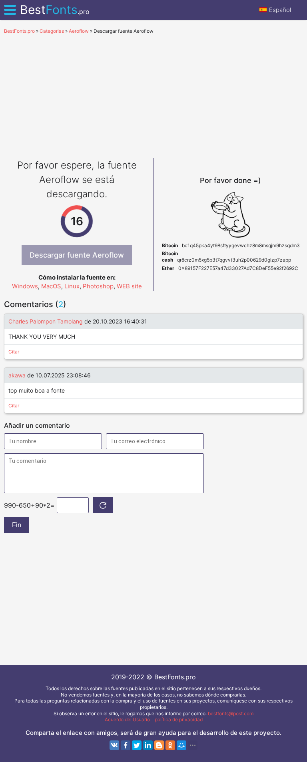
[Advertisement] (153, 94)
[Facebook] (125, 745)
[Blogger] (159, 745)
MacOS (51, 286)
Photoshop (98, 286)
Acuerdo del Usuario (127, 719)
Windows (25, 286)
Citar (13, 352)
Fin (16, 525)
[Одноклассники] (170, 745)
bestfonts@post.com (230, 713)
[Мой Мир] (181, 745)
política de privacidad (179, 719)
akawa (17, 375)
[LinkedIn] (148, 745)
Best (55, 9)
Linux (72, 286)
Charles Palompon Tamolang (45, 321)
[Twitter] (137, 745)
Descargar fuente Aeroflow (77, 255)
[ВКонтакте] (114, 745)
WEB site (129, 286)
